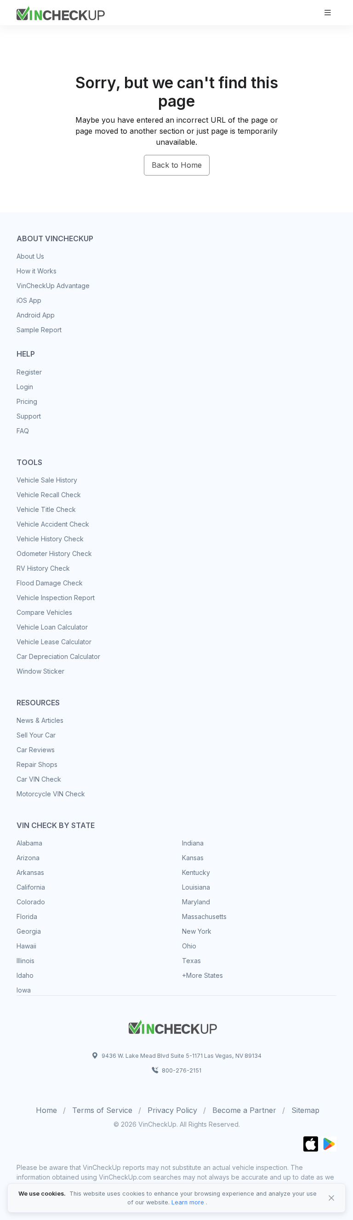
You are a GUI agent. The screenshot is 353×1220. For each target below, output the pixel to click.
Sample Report (39, 330)
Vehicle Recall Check (49, 495)
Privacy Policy (172, 1110)
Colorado (31, 902)
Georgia (29, 931)
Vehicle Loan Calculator (52, 627)
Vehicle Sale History (47, 480)
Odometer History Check (54, 553)
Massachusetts (204, 916)
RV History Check (43, 568)
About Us (30, 256)
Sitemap (305, 1110)
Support (29, 416)
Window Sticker (40, 671)
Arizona (28, 858)
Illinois (25, 961)
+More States (202, 975)
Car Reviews (36, 750)
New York (196, 931)
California (31, 887)
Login (25, 387)
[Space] (173, 1025)
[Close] (331, 1198)
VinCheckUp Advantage (53, 285)
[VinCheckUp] (61, 11)
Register (29, 372)
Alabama (29, 843)
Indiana (193, 843)
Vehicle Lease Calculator (54, 642)
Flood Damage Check (50, 583)
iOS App (29, 300)
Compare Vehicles (44, 612)
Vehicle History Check (50, 539)
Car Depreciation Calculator (58, 656)
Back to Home (177, 165)
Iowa (24, 990)
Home (46, 1110)
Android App (36, 315)
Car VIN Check (39, 779)
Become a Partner (244, 1110)
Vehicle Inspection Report (56, 597)
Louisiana (196, 887)
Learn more (187, 1202)
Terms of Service (102, 1110)
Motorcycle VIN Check (51, 794)
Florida (27, 916)
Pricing (27, 401)
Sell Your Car (36, 735)
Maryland (196, 902)
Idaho (25, 975)
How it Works (37, 271)
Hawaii (26, 946)
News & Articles (40, 720)
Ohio (189, 946)
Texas (191, 961)
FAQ (23, 431)
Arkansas (30, 872)
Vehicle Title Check (46, 509)
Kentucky (196, 872)
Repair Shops (37, 764)
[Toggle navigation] (327, 13)
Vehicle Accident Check (53, 524)
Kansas (193, 858)
